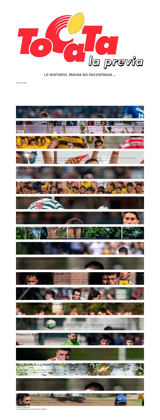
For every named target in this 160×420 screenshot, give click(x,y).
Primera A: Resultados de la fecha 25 (40, 243)
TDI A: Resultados (28, 198)
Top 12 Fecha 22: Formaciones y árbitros (42, 304)
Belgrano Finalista (28, 168)
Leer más (19, 117)
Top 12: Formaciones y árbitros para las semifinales (49, 228)
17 (40, 409)
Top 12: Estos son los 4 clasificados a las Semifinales (49, 289)
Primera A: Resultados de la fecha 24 (40, 273)
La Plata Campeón (28, 183)
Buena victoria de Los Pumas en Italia (40, 107)
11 (28, 409)
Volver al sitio (21, 83)
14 (34, 409)
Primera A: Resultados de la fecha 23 (40, 334)
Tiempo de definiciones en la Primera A (41, 213)
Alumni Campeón (27, 122)
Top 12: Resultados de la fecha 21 (37, 349)
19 (44, 409)
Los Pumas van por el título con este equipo (44, 395)
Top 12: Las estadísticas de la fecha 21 (40, 319)
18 (42, 409)
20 (46, 409)
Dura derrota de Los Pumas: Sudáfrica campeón (47, 364)
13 (32, 409)
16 (38, 409)
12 (30, 409)
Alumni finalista (26, 152)
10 (26, 409)
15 (36, 409)
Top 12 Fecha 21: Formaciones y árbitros (42, 379)
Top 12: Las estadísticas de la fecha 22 (40, 258)
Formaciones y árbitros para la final (39, 137)
